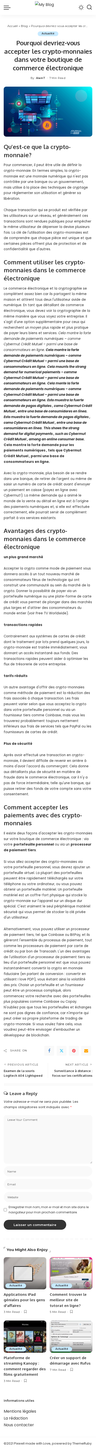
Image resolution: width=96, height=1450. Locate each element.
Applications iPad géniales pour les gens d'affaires (24, 1300)
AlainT (41, 78)
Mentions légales (20, 1411)
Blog (24, 26)
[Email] (86, 1051)
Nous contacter (19, 1425)
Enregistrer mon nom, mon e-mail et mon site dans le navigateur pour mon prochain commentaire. (49, 1209)
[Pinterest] (74, 1051)
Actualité (48, 33)
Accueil (12, 26)
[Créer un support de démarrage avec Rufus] (71, 1337)
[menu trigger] (8, 7)
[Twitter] (61, 1051)
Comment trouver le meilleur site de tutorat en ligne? (68, 1300)
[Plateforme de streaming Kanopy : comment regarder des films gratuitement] (25, 1337)
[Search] (89, 7)
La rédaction (16, 1418)
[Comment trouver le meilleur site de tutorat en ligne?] (71, 1273)
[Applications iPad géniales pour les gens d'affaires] (25, 1273)
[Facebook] (49, 1051)
